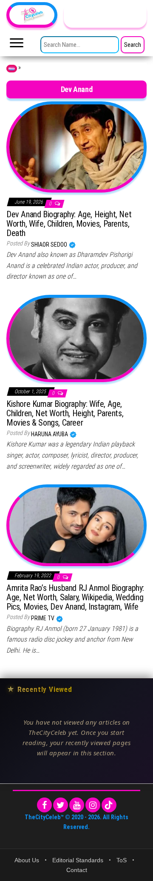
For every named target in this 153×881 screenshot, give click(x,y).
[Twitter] (60, 805)
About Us (26, 860)
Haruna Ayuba (50, 434)
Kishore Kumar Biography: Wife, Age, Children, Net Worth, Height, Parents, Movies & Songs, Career (64, 413)
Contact (76, 870)
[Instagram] (92, 805)
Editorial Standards (77, 860)
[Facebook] (44, 805)
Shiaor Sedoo (49, 244)
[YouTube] (76, 805)
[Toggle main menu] (16, 45)
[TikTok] (109, 805)
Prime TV (43, 618)
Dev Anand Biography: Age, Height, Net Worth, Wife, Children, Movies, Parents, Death (68, 223)
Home (11, 68)
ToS (121, 860)
